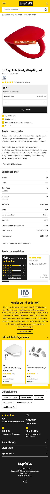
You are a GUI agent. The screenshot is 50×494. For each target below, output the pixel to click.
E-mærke (31, 421)
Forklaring (5, 191)
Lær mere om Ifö (25, 331)
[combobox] (25, 96)
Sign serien (7, 402)
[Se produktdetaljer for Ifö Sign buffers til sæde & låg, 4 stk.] (37, 352)
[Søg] (46, 10)
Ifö (47, 177)
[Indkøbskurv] (46, 3)
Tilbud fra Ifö (26, 397)
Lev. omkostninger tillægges (10, 91)
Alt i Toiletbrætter (10, 397)
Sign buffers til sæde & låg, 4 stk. (36, 369)
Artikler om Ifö (9, 407)
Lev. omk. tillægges (8, 379)
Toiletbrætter (30, 15)
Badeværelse (7, 15)
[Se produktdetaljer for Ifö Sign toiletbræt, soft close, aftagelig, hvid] (13, 352)
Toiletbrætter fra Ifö (24, 402)
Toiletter (18, 15)
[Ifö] (4, 78)
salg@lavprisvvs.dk (25, 475)
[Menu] (4, 3)
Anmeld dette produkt (14, 278)
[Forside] (26, 3)
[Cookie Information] (25, 481)
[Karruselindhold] (25, 42)
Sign (46, 210)
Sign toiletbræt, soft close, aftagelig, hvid (12, 369)
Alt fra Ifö (39, 397)
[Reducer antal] (6, 103)
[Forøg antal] (44, 103)
